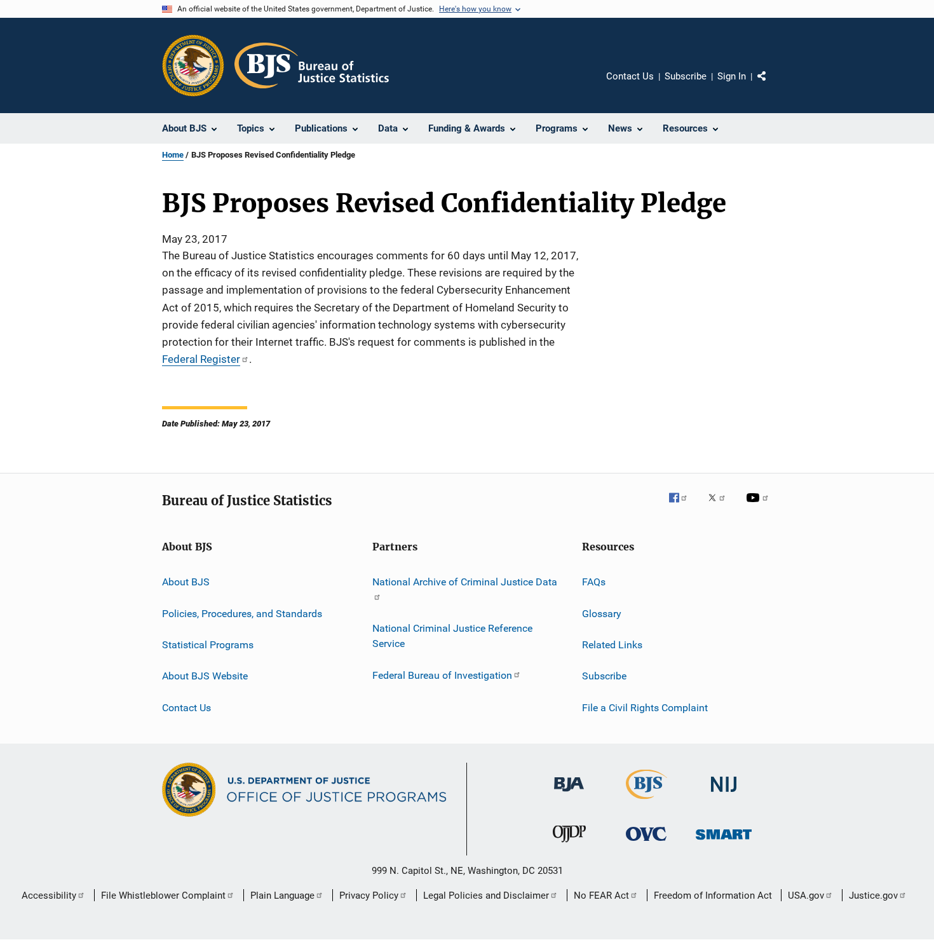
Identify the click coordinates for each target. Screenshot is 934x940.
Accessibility (49, 895)
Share (772, 85)
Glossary (601, 613)
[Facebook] (683, 507)
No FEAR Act (601, 895)
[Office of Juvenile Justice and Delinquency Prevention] (569, 844)
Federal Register (201, 359)
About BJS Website (205, 676)
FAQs (594, 582)
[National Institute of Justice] (723, 794)
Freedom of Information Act (713, 895)
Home (173, 155)
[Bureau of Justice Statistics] (646, 801)
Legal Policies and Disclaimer (486, 895)
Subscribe (686, 76)
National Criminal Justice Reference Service (452, 636)
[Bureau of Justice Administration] (569, 793)
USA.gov (806, 895)
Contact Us (630, 76)
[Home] (311, 65)
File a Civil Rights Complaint (645, 708)
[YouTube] (759, 507)
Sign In (731, 76)
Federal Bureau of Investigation (442, 675)
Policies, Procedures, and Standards (242, 613)
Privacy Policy (368, 895)
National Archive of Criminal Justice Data (464, 582)
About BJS (186, 582)
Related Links (612, 645)
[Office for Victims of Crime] (646, 843)
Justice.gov (873, 895)
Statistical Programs (208, 645)
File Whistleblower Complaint (163, 895)
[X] (721, 507)
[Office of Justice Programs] (193, 65)
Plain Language (282, 895)
